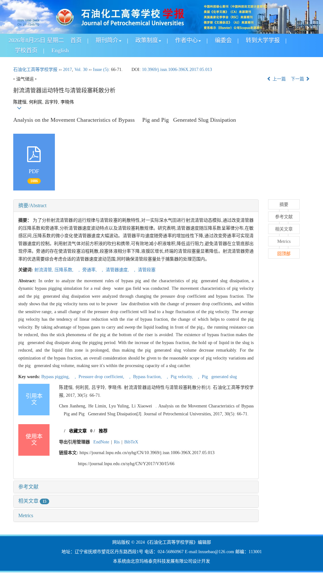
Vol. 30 (80, 69)
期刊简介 (107, 40)
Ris (117, 442)
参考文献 (28, 486)
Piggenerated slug (219, 376)
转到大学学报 (263, 40)
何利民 (35, 102)
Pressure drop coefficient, (101, 376)
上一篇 (278, 79)
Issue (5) (101, 69)
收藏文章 (78, 431)
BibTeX (131, 442)
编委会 (223, 40)
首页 (76, 40)
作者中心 (186, 40)
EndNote (101, 442)
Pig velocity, (181, 376)
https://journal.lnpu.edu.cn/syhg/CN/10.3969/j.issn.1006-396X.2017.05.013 (146, 452)
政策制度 (146, 40)
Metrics (25, 515)
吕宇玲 (51, 102)
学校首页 (26, 50)
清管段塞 (146, 269)
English (60, 50)
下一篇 (298, 79)
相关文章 (32, 501)
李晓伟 (67, 102)
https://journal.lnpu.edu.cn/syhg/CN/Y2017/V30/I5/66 (126, 463)
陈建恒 (19, 102)
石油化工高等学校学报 (35, 69)
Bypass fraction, (147, 376)
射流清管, (44, 269)
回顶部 (284, 253)
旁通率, (89, 269)
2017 (67, 69)
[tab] (136, 206)
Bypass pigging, (56, 376)
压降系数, (65, 269)
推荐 (103, 431)
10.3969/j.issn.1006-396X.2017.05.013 (177, 69)
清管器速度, (117, 269)
